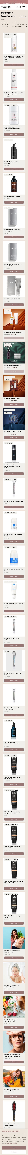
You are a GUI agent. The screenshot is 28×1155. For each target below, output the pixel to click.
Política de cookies (11, 1143)
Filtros (24, 16)
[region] (14, 1142)
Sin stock (14, 338)
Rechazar (14, 1152)
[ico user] (20, 5)
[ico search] (17, 5)
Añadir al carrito (14, 65)
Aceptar (14, 1147)
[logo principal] (5, 5)
